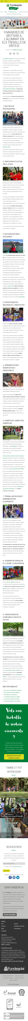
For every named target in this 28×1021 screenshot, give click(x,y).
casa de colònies (10, 582)
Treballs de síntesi (12, 11)
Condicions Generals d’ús (8, 975)
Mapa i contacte (5, 944)
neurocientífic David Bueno (9, 88)
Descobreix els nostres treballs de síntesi (14, 757)
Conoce (3, 926)
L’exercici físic (10, 286)
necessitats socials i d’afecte (13, 670)
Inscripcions (17, 928)
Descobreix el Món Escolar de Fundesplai (12, 961)
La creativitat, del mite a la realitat (12, 696)
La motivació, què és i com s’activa (12, 701)
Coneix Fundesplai (9, 914)
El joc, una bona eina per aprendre (12, 692)
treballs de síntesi (8, 58)
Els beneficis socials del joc (10, 694)
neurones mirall (6, 147)
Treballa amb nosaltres (19, 978)
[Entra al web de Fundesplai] (14, 970)
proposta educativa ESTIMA (17, 468)
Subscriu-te (6, 870)
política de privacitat (17, 866)
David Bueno (22, 296)
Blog (6, 11)
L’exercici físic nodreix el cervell (11, 699)
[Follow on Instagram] (14, 877)
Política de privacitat (19, 975)
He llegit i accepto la (13, 866)
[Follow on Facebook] (10, 877)
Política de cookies (7, 978)
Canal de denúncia (13, 980)
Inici (1, 11)
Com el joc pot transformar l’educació (12, 690)
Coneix (16, 923)
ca (6, 1)
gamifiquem (14, 446)
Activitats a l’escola (19, 926)
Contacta (3, 931)
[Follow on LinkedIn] (17, 877)
